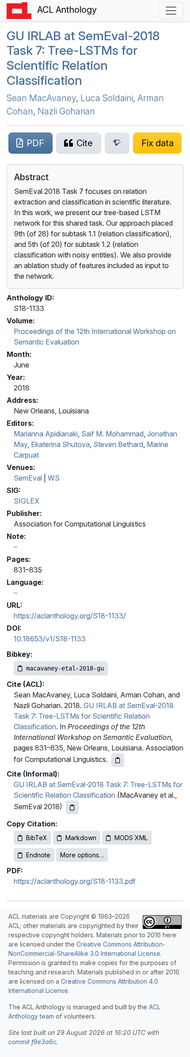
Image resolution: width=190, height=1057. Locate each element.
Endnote (38, 855)
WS (54, 478)
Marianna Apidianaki (46, 433)
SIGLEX (26, 500)
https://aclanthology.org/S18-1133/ (70, 615)
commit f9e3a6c (32, 1042)
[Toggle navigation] (171, 10)
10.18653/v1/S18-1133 (50, 638)
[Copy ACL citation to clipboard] (117, 760)
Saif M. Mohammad (112, 433)
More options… (82, 855)
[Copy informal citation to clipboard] (72, 807)
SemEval (28, 478)
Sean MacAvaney (41, 98)
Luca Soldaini (106, 98)
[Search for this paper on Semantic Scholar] (117, 143)
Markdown (80, 837)
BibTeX (36, 837)
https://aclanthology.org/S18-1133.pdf (75, 881)
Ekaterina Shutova (60, 444)
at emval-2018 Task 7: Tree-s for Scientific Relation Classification (83, 58)
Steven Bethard (118, 444)
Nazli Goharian (66, 111)
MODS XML (131, 837)
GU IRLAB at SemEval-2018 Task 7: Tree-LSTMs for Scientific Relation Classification (94, 716)
